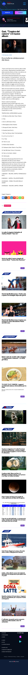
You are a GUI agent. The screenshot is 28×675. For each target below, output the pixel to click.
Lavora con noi (6, 644)
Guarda (20, 12)
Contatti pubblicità (7, 649)
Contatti (22, 656)
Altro (22, 396)
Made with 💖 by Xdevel (14, 661)
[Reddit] (8, 197)
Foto (3, 642)
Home (3, 9)
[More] (22, 197)
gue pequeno (7, 205)
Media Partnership (6, 651)
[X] (6, 197)
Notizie (6, 9)
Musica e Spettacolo (13, 9)
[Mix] (17, 197)
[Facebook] (3, 197)
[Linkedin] (11, 197)
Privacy (5, 656)
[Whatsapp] (20, 197)
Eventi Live (4, 647)
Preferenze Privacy (12, 656)
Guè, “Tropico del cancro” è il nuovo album (11, 34)
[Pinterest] (14, 197)
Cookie (18, 656)
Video (3, 640)
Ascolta (7, 12)
